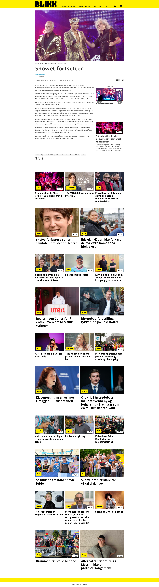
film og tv (63, 154)
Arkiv (105, 6)
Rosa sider (97, 6)
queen (83, 154)
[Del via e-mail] (122, 80)
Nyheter (74, 6)
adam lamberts (49, 154)
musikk (77, 154)
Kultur (81, 6)
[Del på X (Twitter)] (119, 80)
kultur (71, 154)
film (57, 154)
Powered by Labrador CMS (79, 584)
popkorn (39, 154)
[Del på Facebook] (117, 80)
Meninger (88, 6)
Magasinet (65, 6)
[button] (99, 101)
